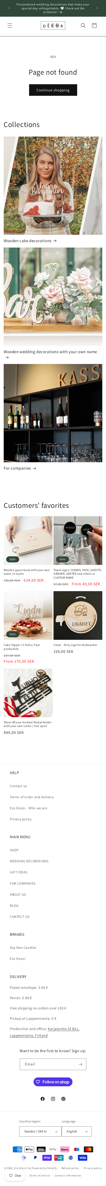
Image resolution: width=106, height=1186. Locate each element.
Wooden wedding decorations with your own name (50, 351)
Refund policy (70, 1168)
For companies (17, 468)
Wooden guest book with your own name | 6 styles (27, 572)
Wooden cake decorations (28, 240)
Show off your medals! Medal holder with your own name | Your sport (28, 724)
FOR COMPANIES (22, 883)
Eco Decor (18, 958)
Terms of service (39, 1175)
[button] (9, 25)
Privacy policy (20, 819)
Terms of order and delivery (32, 797)
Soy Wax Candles (23, 947)
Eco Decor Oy (22, 1168)
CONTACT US (20, 916)
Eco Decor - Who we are (28, 808)
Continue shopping (53, 90)
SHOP (14, 850)
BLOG (14, 905)
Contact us (18, 786)
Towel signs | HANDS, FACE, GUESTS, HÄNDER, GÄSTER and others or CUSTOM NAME (77, 573)
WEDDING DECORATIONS (29, 861)
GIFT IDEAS (18, 872)
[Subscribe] (80, 1064)
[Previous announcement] (9, 8)
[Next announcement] (96, 8)
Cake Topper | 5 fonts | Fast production (22, 647)
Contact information (68, 1175)
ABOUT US (18, 894)
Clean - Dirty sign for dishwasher (75, 645)
